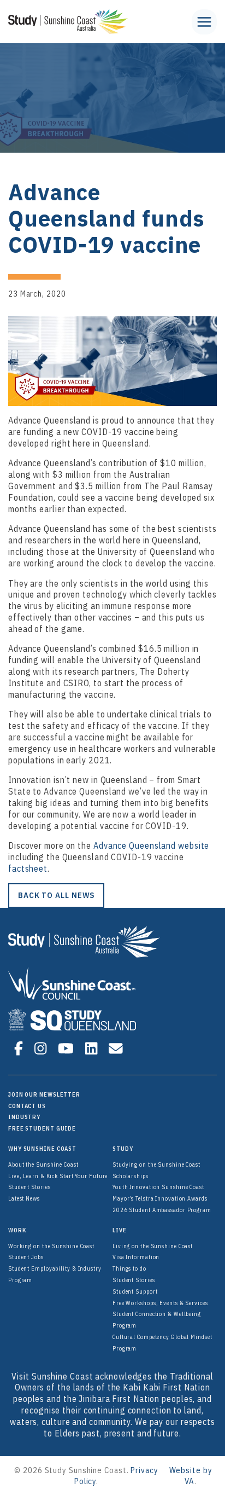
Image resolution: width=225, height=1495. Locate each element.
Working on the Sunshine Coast (51, 1246)
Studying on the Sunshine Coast (156, 1164)
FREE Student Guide (42, 1128)
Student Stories (29, 1187)
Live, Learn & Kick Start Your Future (58, 1176)
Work (17, 1230)
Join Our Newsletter (44, 1094)
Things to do (129, 1268)
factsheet (28, 868)
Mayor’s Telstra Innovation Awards (160, 1198)
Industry (24, 1117)
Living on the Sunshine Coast (152, 1246)
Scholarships (130, 1176)
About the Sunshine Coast (43, 1164)
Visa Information (135, 1257)
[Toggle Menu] (204, 21)
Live (119, 1230)
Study (122, 1148)
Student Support (135, 1291)
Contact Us (27, 1106)
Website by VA (190, 1475)
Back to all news (56, 895)
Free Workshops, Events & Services (160, 1303)
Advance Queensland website (151, 845)
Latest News (24, 1198)
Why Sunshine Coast (42, 1148)
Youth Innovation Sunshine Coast (158, 1187)
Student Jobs (26, 1257)
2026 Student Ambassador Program (161, 1210)
